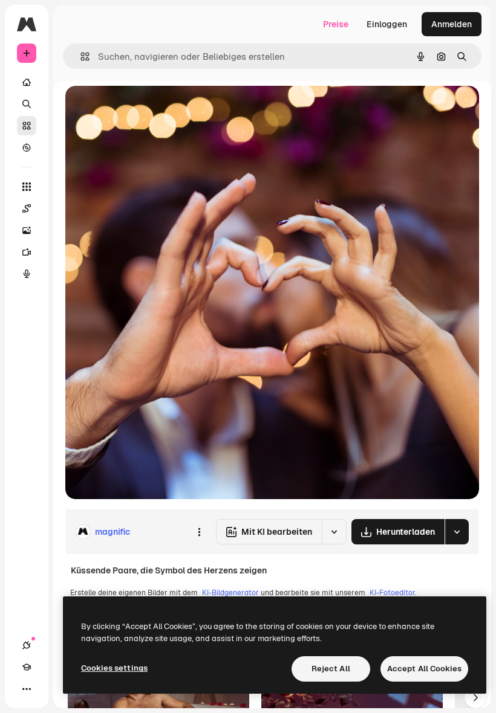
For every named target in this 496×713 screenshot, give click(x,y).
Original (143, 108)
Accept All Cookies (424, 668)
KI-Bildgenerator (230, 593)
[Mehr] (26, 688)
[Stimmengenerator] (26, 273)
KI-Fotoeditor (392, 593)
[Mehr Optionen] (199, 532)
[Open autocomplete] (80, 56)
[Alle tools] (26, 186)
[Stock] (26, 125)
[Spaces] (26, 208)
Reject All (331, 668)
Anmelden (451, 24)
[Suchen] (26, 104)
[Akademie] (26, 667)
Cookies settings (114, 668)
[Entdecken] (26, 147)
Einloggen (387, 24)
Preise (335, 24)
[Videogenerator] (26, 252)
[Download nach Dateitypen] (457, 531)
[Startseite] (26, 82)
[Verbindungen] (26, 645)
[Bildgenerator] (26, 230)
